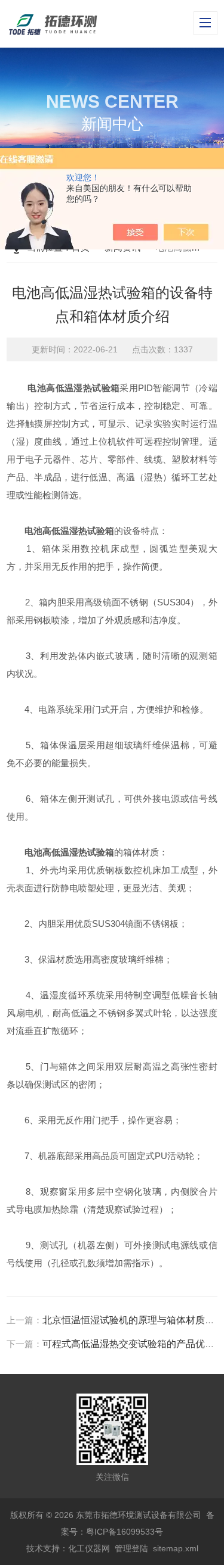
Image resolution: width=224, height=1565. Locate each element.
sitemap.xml (175, 1548)
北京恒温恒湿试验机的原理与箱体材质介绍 (133, 1320)
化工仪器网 (89, 1548)
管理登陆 (131, 1548)
